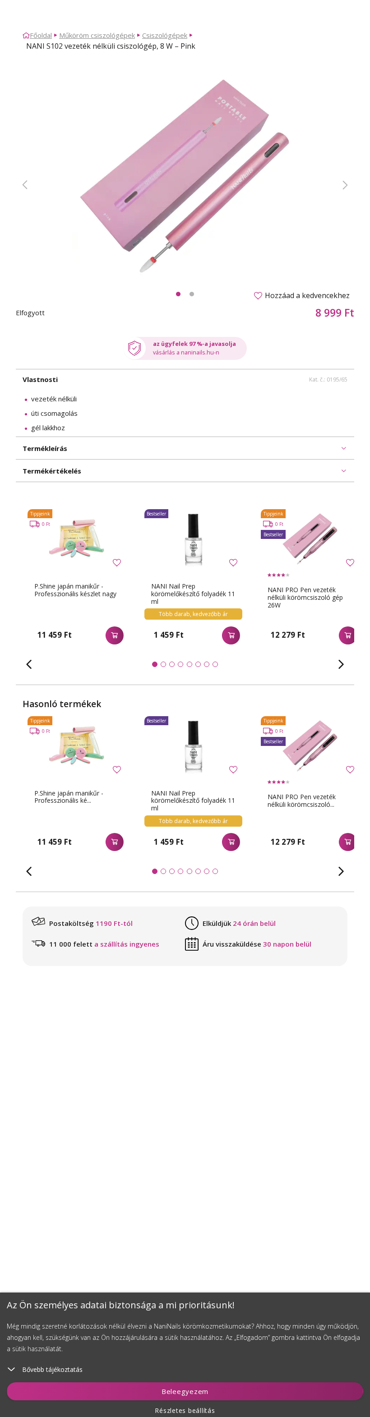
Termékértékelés (52, 470)
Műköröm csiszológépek (97, 35)
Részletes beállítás (185, 1410)
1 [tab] (178, 294)
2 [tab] (191, 294)
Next (345, 185)
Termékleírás (45, 448)
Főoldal (41, 35)
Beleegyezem (185, 1391)
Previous (25, 185)
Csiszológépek (164, 35)
